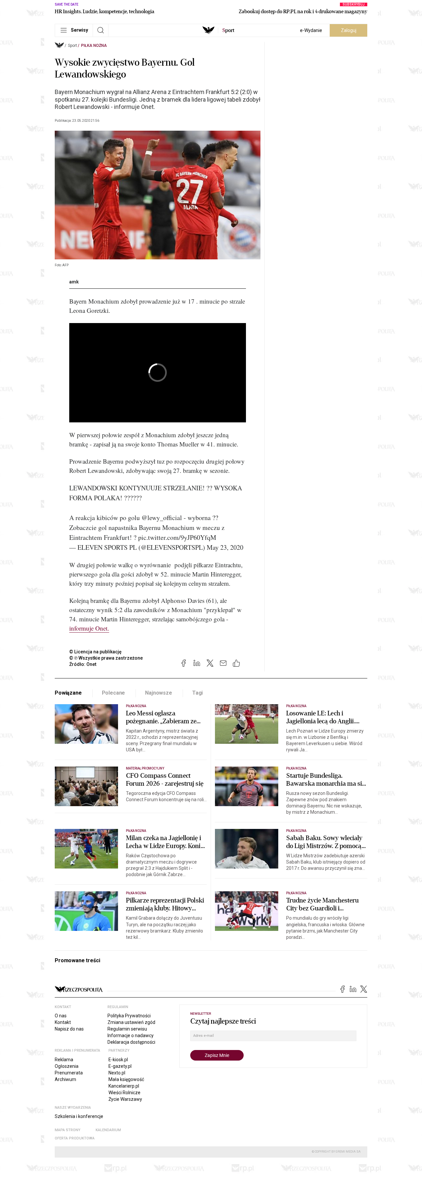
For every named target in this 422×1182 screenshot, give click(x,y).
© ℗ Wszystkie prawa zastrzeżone (106, 658)
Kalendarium (108, 1130)
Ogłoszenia (66, 1066)
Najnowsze (158, 693)
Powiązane (68, 693)
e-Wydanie (311, 30)
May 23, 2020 (225, 547)
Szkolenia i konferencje (79, 1116)
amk (74, 281)
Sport (72, 45)
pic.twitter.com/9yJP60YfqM (177, 537)
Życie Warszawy (125, 1099)
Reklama (64, 1059)
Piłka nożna (94, 45)
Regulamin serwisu (127, 1029)
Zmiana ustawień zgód (131, 1022)
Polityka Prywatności (129, 1015)
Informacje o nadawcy (130, 1035)
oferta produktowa (75, 1138)
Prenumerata (69, 1072)
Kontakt (63, 1022)
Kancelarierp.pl (123, 1086)
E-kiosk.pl (118, 1059)
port (228, 30)
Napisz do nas (69, 1029)
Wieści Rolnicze (124, 1092)
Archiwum (65, 1079)
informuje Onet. (89, 628)
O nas (61, 1015)
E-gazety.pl (120, 1066)
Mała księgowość (126, 1079)
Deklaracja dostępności (131, 1042)
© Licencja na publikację (95, 651)
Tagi (197, 693)
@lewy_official (161, 517)
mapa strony (67, 1130)
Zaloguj (348, 30)
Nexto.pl (116, 1072)
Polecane (113, 693)
